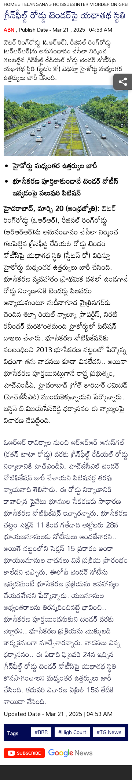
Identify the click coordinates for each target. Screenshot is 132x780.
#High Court (72, 732)
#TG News (109, 732)
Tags (12, 733)
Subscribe (29, 752)
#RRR (41, 732)
